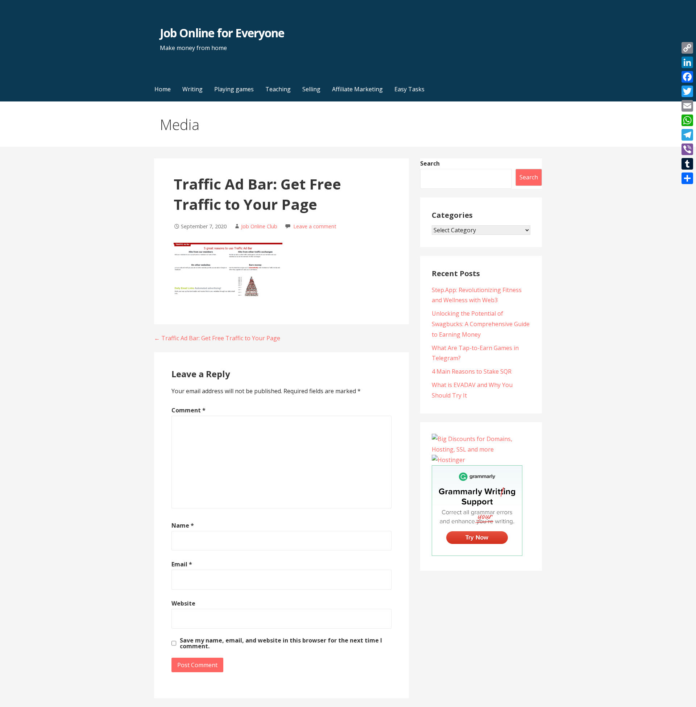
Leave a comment (314, 226)
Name (182, 525)
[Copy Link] (687, 48)
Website (183, 603)
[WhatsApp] (687, 120)
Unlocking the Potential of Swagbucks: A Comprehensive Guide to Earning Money (481, 323)
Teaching (278, 89)
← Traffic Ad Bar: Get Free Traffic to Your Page (217, 338)
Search (430, 163)
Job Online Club (259, 226)
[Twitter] (687, 91)
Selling (311, 89)
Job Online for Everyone (222, 33)
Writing (192, 89)
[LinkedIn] (687, 62)
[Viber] (687, 149)
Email (181, 564)
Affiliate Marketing (357, 89)
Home (162, 89)
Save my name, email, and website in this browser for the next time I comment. (281, 643)
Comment (188, 410)
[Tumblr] (687, 164)
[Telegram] (687, 135)
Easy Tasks (409, 89)
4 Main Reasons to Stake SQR (471, 371)
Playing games (234, 89)
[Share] (687, 178)
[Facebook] (687, 77)
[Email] (687, 106)
